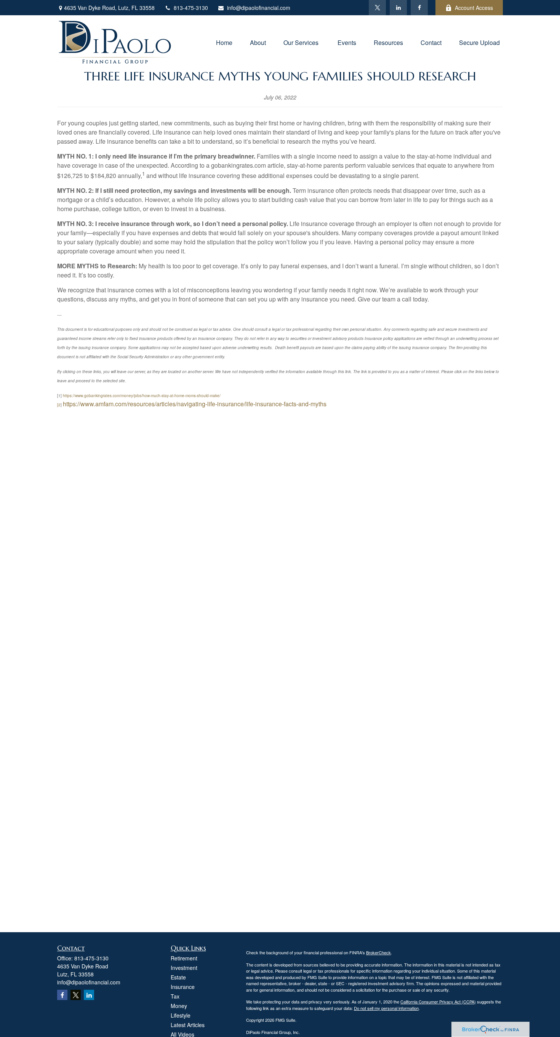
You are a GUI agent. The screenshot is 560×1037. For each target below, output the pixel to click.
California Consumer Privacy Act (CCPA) (438, 1002)
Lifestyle (180, 1015)
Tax (175, 996)
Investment (184, 967)
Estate (178, 977)
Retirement (184, 958)
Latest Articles (188, 1025)
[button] (224, 42)
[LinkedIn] (398, 7)
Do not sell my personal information (386, 1008)
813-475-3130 (191, 7)
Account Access (474, 7)
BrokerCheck (378, 952)
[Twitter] (377, 7)
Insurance (183, 987)
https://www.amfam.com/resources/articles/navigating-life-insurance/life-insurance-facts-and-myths (194, 403)
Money (179, 1006)
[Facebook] (419, 7)
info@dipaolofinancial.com (258, 7)
